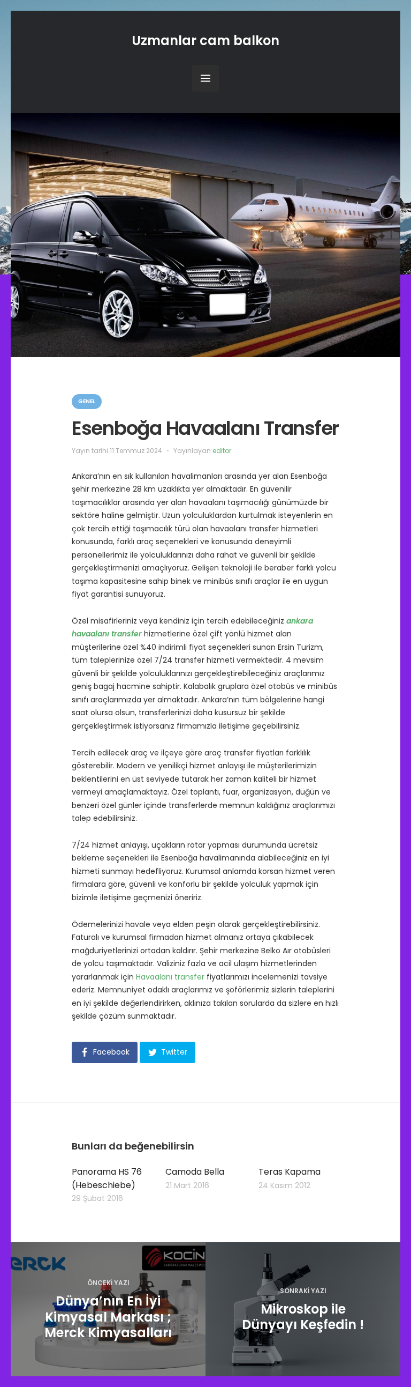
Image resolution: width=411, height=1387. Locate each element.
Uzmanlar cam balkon (205, 40)
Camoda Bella (194, 1172)
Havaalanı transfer (170, 976)
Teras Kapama (289, 1172)
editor (221, 450)
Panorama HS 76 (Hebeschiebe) (107, 1178)
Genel (86, 401)
